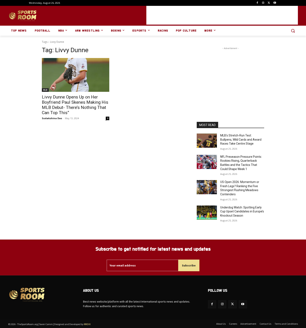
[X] (268, 3)
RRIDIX (87, 324)
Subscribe (189, 265)
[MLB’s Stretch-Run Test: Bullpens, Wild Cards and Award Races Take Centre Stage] (207, 141)
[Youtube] (274, 3)
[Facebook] (257, 3)
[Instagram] (263, 3)
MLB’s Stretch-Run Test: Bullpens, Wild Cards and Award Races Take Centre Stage (240, 139)
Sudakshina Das (52, 118)
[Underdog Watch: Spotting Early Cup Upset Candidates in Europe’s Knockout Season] (207, 213)
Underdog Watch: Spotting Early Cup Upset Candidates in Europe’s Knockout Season (242, 211)
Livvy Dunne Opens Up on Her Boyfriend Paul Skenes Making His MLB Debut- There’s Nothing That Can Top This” (75, 105)
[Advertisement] (222, 15)
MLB (45, 89)
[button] (293, 31)
